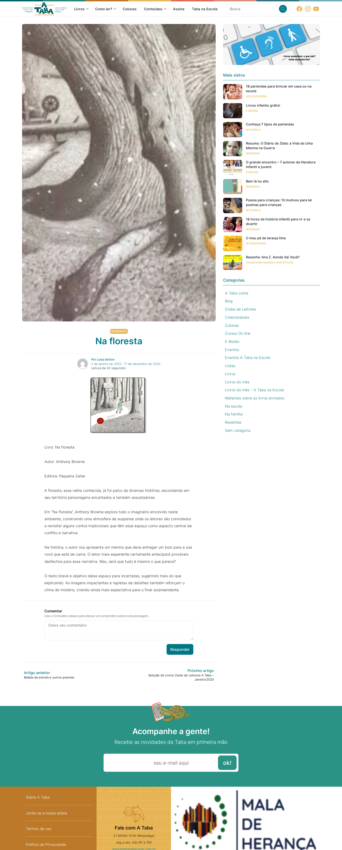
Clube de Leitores (240, 309)
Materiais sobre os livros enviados (254, 398)
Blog (229, 301)
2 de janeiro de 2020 (106, 364)
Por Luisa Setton (103, 359)
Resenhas (119, 331)
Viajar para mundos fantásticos (270, 262)
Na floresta (118, 341)
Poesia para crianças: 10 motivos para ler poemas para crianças (279, 202)
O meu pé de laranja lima (266, 238)
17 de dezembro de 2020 (142, 364)
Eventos (252, 172)
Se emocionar (256, 243)
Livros (79, 9)
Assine (178, 9)
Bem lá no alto (257, 181)
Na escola (233, 406)
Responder (180, 649)
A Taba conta (236, 293)
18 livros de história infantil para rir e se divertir (278, 221)
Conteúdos (153, 9)
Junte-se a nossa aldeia (46, 813)
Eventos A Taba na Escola (247, 357)
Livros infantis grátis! (263, 105)
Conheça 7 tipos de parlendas (270, 124)
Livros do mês (237, 382)
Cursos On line (237, 333)
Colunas (130, 9)
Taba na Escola (205, 9)
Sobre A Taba (38, 797)
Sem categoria (256, 96)
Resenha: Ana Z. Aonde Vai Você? (273, 257)
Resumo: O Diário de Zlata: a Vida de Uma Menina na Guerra (279, 145)
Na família (253, 129)
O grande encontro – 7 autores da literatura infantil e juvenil (280, 164)
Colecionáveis (237, 317)
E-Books (252, 110)
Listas (230, 365)
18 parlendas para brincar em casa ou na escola (279, 88)
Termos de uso (38, 828)
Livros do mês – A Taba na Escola (254, 390)
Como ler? (103, 9)
